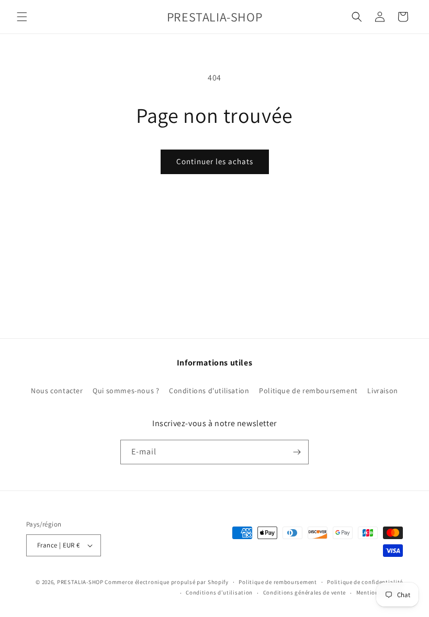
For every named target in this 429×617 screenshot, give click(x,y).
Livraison (382, 390)
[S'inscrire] (296, 452)
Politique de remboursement (308, 390)
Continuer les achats (214, 161)
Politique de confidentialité (365, 582)
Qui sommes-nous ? (126, 390)
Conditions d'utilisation (209, 390)
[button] (21, 16)
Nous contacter (57, 390)
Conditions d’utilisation (219, 592)
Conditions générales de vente (304, 592)
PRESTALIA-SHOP (80, 582)
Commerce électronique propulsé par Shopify (166, 582)
